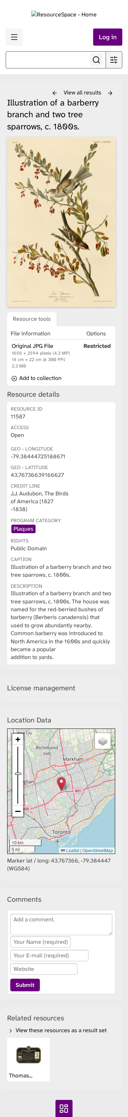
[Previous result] (54, 93)
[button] (61, 784)
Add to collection (40, 378)
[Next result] (110, 93)
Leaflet (72, 850)
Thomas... (21, 1075)
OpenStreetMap (97, 850)
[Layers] (103, 741)
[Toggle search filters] (114, 60)
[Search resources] (96, 59)
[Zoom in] (17, 739)
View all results (83, 92)
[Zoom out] (17, 811)
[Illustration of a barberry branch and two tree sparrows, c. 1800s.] (61, 222)
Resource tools (32, 319)
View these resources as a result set (60, 1030)
